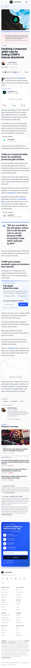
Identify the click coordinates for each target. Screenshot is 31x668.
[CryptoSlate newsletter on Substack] (11, 579)
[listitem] (4, 401)
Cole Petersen (12, 62)
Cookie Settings (12, 664)
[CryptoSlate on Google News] (7, 579)
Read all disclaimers (6, 657)
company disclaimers (6, 514)
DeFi (5, 45)
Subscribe (15, 557)
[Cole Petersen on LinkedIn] (9, 419)
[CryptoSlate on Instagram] (24, 579)
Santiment (11, 348)
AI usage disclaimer (10, 492)
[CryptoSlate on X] (3, 579)
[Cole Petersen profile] (3, 409)
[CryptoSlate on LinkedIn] (20, 579)
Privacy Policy (12, 642)
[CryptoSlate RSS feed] (3, 583)
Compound (21, 78)
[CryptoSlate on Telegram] (16, 579)
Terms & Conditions (24, 662)
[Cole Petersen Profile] (3, 63)
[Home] (2, 6)
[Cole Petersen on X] (7, 419)
